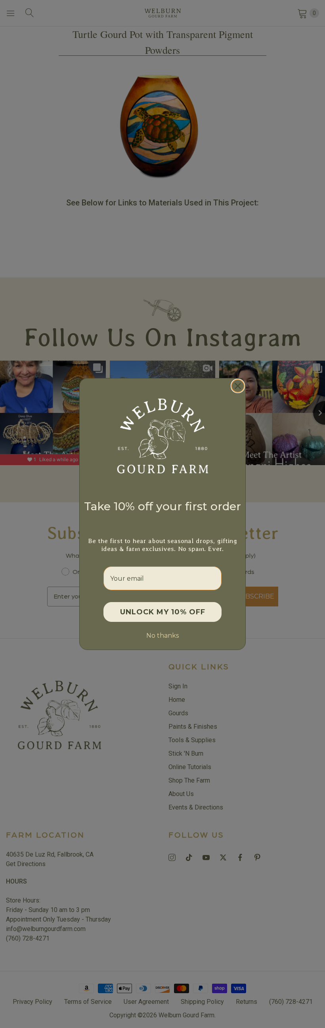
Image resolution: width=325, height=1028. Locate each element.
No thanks (162, 635)
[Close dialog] (237, 386)
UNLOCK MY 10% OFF (162, 612)
